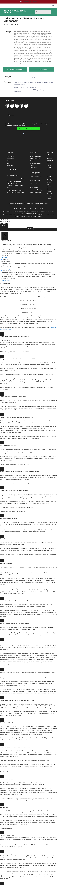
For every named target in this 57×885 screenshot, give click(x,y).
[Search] (49, 12)
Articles (49, 198)
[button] (15, 69)
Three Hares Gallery (35, 163)
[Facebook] (7, 106)
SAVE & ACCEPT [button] (6, 280)
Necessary (6, 259)
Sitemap (45, 203)
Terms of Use (38, 203)
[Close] (25, 229)
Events (32, 165)
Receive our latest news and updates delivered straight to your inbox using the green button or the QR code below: (27, 124)
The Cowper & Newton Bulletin (15, 12)
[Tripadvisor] (21, 106)
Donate (49, 167)
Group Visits (33, 167)
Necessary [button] (4, 257)
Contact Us (13, 203)
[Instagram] (17, 106)
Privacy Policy (21, 203)
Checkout (4, 226)
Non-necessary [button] (5, 269)
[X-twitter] (12, 106)
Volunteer (49, 158)
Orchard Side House (35, 156)
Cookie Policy (29, 203)
